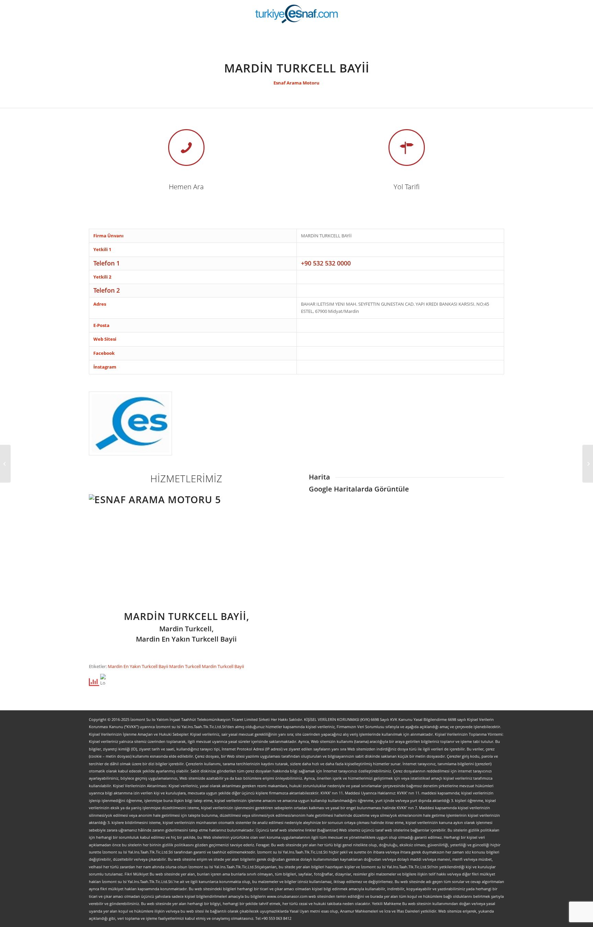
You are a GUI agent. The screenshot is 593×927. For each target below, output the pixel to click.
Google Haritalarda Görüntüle (359, 489)
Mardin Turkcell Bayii (223, 666)
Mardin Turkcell (185, 666)
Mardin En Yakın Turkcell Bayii (138, 666)
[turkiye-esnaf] (297, 13)
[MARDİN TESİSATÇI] (5, 464)
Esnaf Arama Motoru (296, 83)
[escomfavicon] (130, 423)
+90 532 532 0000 (326, 263)
